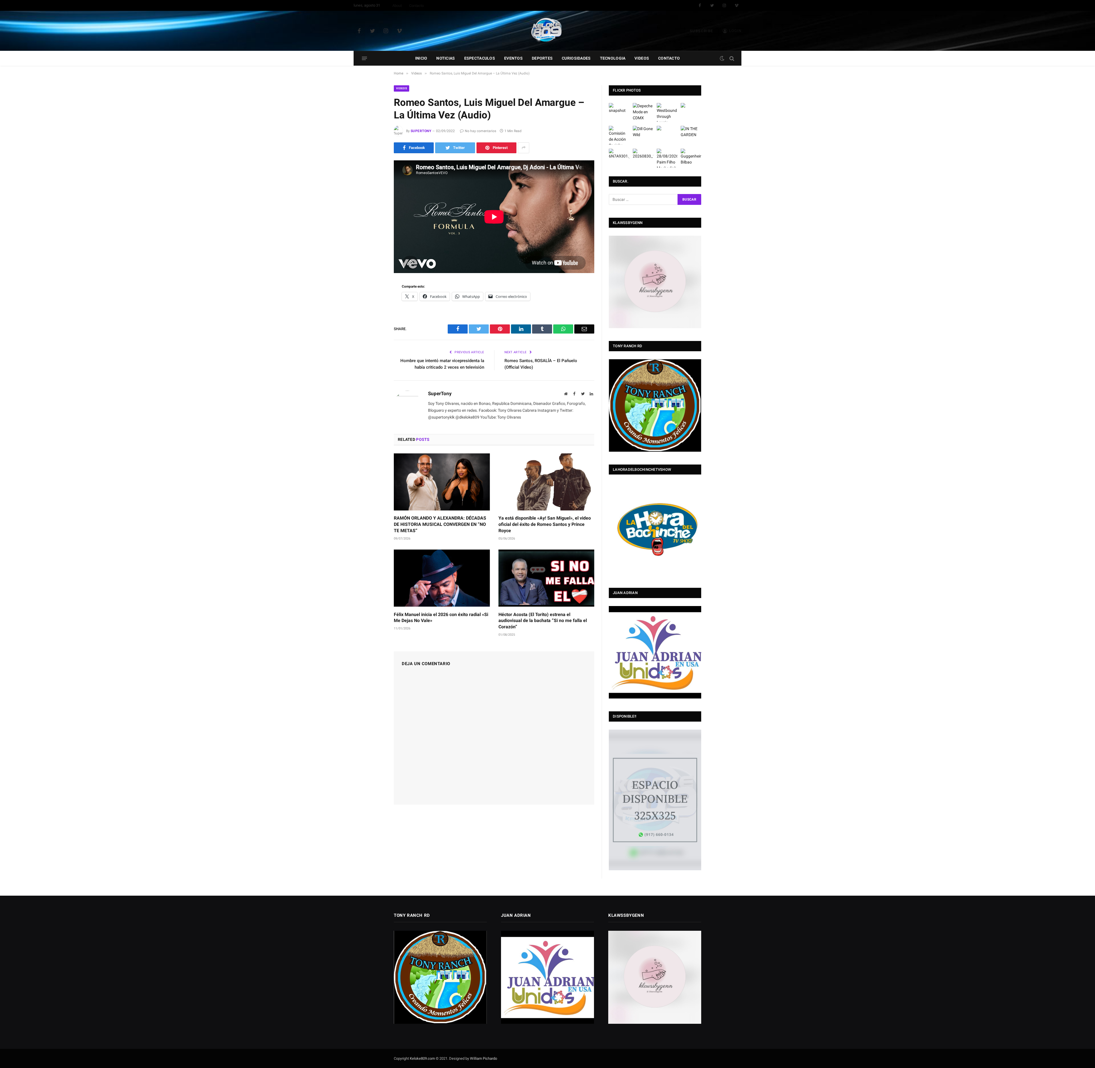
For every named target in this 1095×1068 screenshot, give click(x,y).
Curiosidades (576, 58)
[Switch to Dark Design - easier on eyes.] (722, 58)
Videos (641, 58)
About (397, 5)
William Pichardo (483, 1058)
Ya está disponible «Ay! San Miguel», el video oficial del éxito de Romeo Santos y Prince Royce (544, 524)
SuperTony (421, 131)
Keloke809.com (422, 1058)
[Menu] (364, 58)
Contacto (416, 5)
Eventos (513, 58)
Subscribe (701, 31)
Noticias (445, 58)
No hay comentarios (480, 131)
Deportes (542, 58)
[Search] (731, 58)
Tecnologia (613, 58)
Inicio (421, 58)
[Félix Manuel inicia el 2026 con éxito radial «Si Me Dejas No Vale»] (442, 578)
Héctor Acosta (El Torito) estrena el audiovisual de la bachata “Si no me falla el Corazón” (542, 621)
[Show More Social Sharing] (523, 147)
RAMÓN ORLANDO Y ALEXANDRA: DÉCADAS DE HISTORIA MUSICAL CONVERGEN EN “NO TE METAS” (440, 524)
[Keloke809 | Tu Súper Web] (547, 31)
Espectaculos (479, 58)
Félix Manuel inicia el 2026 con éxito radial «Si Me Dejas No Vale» (441, 617)
